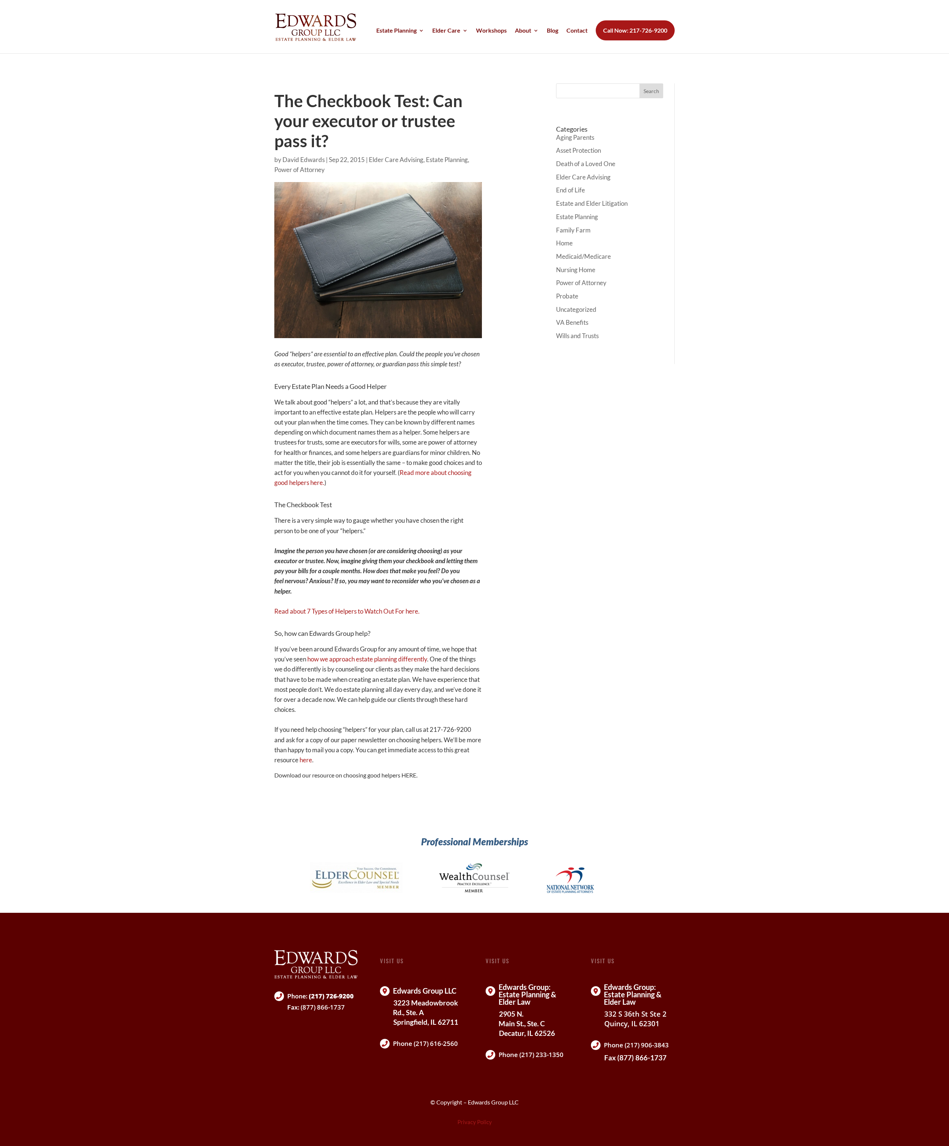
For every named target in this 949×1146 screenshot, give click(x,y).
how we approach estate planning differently (367, 659)
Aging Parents (575, 137)
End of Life (570, 190)
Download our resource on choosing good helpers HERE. (345, 775)
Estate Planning (396, 31)
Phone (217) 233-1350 (531, 1054)
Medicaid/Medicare (583, 256)
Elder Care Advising (396, 160)
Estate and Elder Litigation (592, 203)
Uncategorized (576, 309)
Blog (552, 31)
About (523, 31)
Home (564, 243)
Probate (567, 296)
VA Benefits (572, 322)
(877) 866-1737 (323, 1007)
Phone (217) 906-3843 (636, 1045)
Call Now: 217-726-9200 (635, 30)
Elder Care (446, 31)
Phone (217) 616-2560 (425, 1043)
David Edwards (303, 160)
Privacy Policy (474, 1122)
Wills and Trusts (577, 336)
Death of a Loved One (585, 164)
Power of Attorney (299, 170)
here (306, 760)
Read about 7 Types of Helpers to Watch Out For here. (347, 611)
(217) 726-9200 (331, 996)
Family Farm (573, 230)
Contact (577, 31)
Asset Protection (578, 150)
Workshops (491, 31)
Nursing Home (575, 270)
